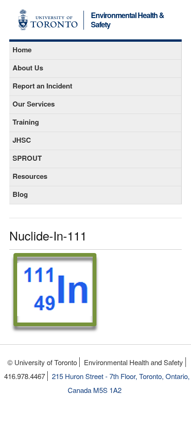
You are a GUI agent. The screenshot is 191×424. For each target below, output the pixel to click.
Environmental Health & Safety (127, 20)
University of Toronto (48, 19)
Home (22, 49)
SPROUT (27, 158)
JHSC (22, 140)
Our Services (34, 104)
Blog (20, 194)
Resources (30, 176)
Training (26, 122)
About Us (28, 68)
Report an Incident (42, 86)
